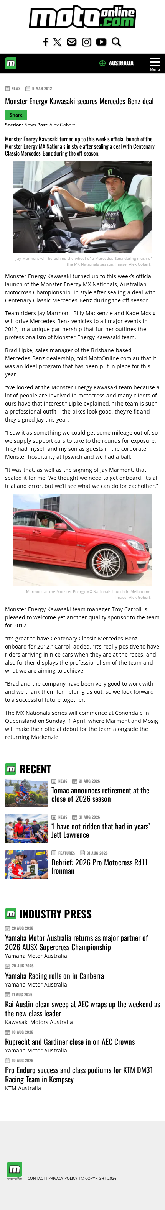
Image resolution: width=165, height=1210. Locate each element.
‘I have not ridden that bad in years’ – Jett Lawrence (103, 830)
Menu (155, 69)
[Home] (82, 16)
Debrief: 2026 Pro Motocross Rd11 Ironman (99, 866)
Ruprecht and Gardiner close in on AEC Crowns (70, 1041)
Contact (36, 1178)
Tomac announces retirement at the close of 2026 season (100, 794)
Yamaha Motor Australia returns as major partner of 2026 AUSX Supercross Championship (76, 942)
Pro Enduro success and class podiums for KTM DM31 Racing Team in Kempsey (79, 1074)
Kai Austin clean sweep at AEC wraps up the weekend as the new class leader (82, 1008)
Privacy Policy (63, 1178)
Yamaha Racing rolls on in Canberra (54, 975)
